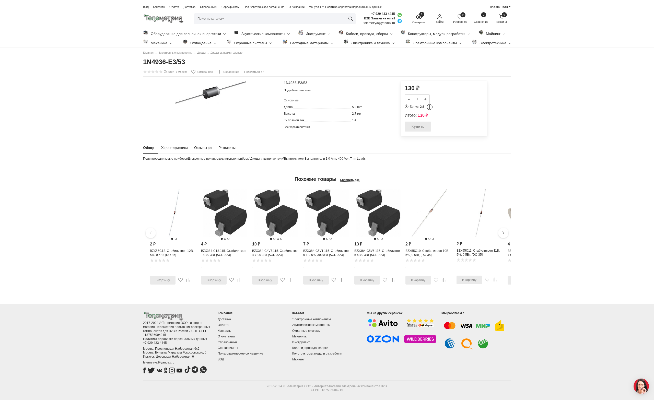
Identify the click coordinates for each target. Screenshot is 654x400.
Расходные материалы (309, 43)
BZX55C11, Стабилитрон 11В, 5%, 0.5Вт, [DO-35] (478, 252)
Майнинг (493, 34)
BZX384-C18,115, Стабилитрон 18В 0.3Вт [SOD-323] (223, 253)
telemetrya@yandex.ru (158, 362)
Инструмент (315, 34)
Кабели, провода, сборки (367, 34)
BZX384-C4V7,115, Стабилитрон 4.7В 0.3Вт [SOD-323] (275, 253)
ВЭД (146, 6)
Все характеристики (297, 126)
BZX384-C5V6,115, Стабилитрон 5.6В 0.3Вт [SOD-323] (378, 253)
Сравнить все (349, 179)
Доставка (189, 6)
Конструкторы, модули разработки (436, 34)
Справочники (208, 6)
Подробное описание (297, 90)
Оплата (174, 6)
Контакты (159, 6)
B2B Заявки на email (379, 18)
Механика (159, 43)
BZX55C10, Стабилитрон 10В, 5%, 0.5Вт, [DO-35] (427, 253)
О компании (226, 336)
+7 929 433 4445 (383, 14)
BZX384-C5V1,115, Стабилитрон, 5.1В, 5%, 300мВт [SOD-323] (327, 253)
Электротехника (493, 43)
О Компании (297, 6)
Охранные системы (250, 43)
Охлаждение (201, 43)
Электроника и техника (370, 43)
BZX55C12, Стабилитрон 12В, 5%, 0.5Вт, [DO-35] (172, 253)
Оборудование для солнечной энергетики (186, 34)
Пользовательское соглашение (264, 6)
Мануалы (315, 6)
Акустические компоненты (263, 34)
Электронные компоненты (435, 43)
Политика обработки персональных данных (353, 6)
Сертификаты (230, 6)
